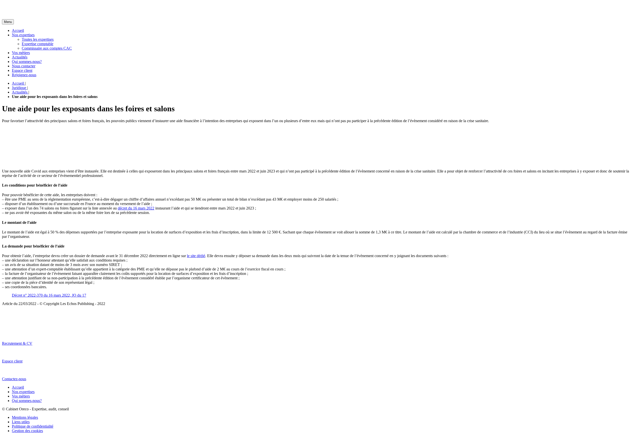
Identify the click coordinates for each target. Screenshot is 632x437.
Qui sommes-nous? (27, 61)
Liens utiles (21, 422)
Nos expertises (23, 35)
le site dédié (196, 256)
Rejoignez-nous (24, 75)
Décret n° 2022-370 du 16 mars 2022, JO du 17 (49, 295)
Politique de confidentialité (32, 426)
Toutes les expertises (38, 39)
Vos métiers (21, 53)
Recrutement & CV (17, 343)
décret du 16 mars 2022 (136, 208)
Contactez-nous (14, 379)
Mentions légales (25, 417)
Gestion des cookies (27, 431)
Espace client (22, 70)
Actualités (19, 57)
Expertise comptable (37, 44)
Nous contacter (23, 66)
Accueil (18, 30)
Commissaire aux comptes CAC (47, 48)
